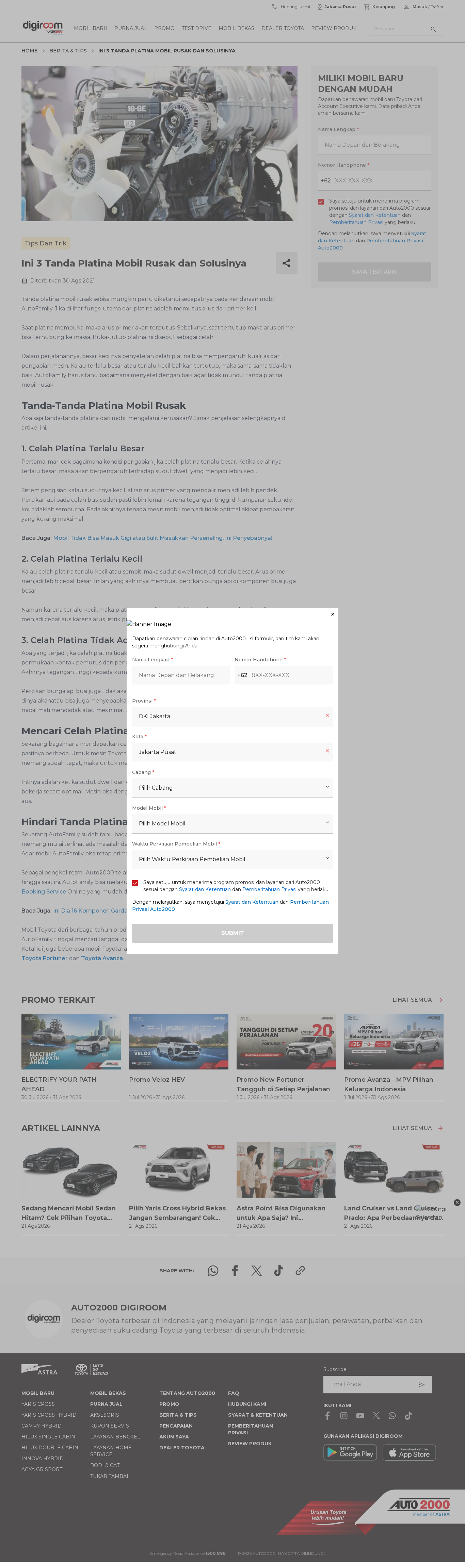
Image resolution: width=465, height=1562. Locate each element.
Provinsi (144, 701)
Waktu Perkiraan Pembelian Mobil (176, 844)
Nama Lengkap (152, 660)
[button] (232, 614)
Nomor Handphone (260, 660)
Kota (139, 737)
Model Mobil (149, 808)
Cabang (143, 772)
